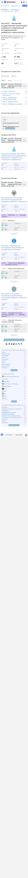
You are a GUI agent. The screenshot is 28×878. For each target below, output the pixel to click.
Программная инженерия (8, 414)
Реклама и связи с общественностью (11, 415)
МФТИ (6, 379)
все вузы (14, 401)
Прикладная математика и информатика (12, 409)
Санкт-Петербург (6, 354)
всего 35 (13, 335)
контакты (9, 435)
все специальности (14, 425)
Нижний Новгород (6, 364)
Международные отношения (9, 412)
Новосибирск (5, 359)
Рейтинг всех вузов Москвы (14, 340)
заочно (10, 80)
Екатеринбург (5, 355)
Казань (3, 357)
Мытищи (16, 165)
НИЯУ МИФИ (7, 386)
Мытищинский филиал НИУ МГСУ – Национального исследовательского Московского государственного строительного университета (13, 157)
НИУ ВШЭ (6, 381)
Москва (16, 207)
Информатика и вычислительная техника (12, 417)
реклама (19, 435)
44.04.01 (4, 268)
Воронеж (4, 361)
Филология (4, 419)
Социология (5, 422)
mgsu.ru (5, 119)
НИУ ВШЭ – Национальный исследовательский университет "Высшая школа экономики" (12, 247)
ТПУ (5, 388)
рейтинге (23, 36)
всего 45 (13, 234)
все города (14, 370)
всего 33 (13, 282)
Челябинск (4, 367)
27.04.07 (4, 320)
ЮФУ (5, 398)
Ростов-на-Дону (5, 366)
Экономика (4, 407)
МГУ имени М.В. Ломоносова (11, 376)
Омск (3, 362)
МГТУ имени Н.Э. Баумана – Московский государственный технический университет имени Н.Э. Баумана (14, 296)
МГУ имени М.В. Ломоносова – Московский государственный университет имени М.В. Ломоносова (14, 199)
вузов (21, 37)
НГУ (5, 391)
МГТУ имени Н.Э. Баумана (11, 384)
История (4, 421)
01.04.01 (4, 220)
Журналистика (5, 410)
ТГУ (5, 393)
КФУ (5, 396)
